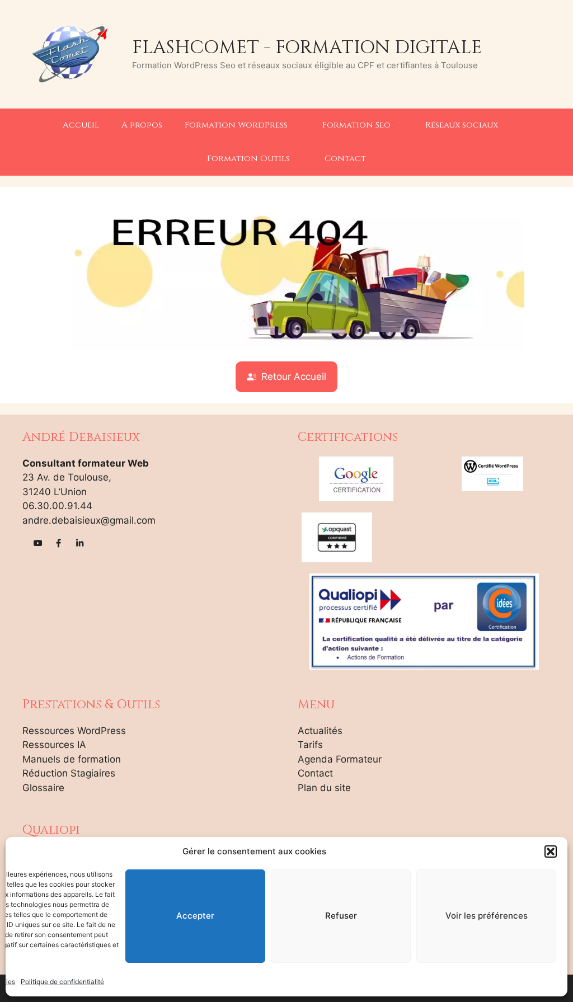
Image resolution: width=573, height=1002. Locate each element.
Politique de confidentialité (62, 981)
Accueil (81, 125)
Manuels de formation (71, 759)
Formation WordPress (236, 125)
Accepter (195, 915)
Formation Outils (248, 158)
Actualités (320, 730)
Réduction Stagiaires (68, 773)
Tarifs (310, 744)
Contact (345, 158)
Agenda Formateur (340, 759)
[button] (550, 851)
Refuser (341, 915)
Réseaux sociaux (461, 125)
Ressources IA (54, 744)
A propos (141, 125)
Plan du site (324, 787)
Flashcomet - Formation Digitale (307, 47)
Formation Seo (356, 125)
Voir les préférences (486, 915)
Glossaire (43, 787)
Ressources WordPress (74, 730)
